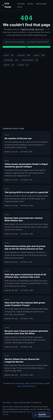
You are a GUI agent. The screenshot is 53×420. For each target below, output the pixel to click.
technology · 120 (11, 60)
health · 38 (9, 65)
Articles (30, 4)
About (19, 7)
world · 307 (9, 55)
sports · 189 (39, 55)
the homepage (18, 383)
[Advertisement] (26, 97)
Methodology (41, 4)
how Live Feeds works (26, 386)
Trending (20, 4)
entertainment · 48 (30, 60)
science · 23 (23, 65)
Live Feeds (8, 5)
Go (26, 47)
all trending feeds (36, 383)
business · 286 (24, 55)
